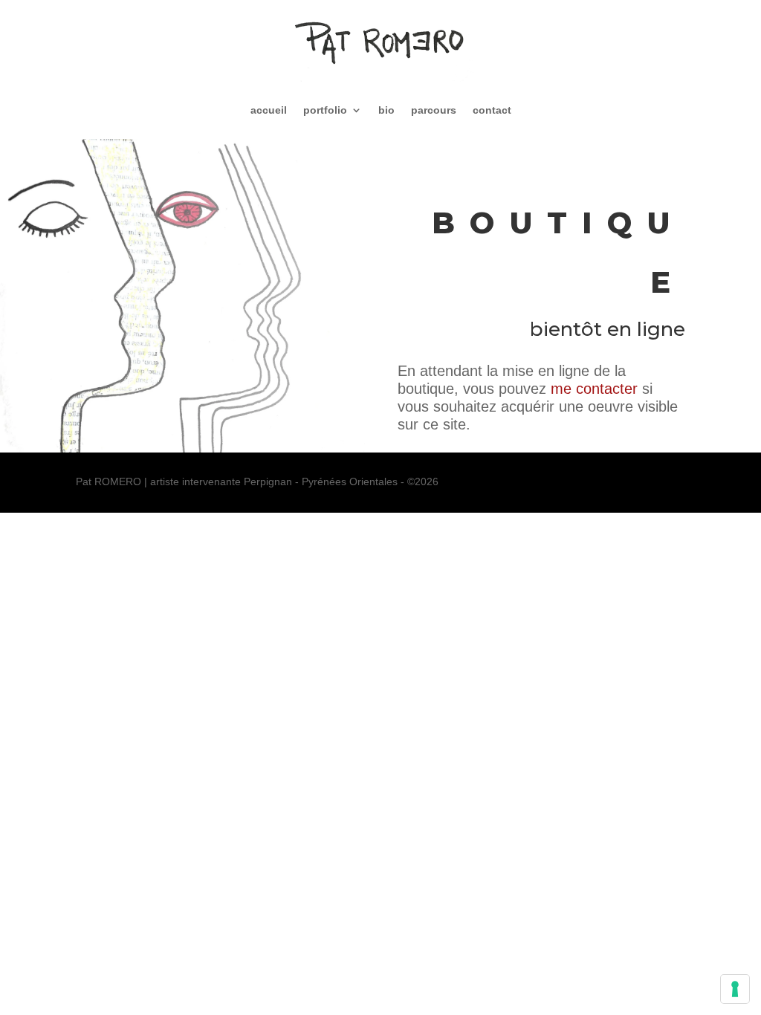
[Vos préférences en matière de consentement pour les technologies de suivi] (735, 989)
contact (492, 110)
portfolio (325, 110)
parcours (433, 110)
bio (386, 110)
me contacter (594, 388)
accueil (268, 110)
